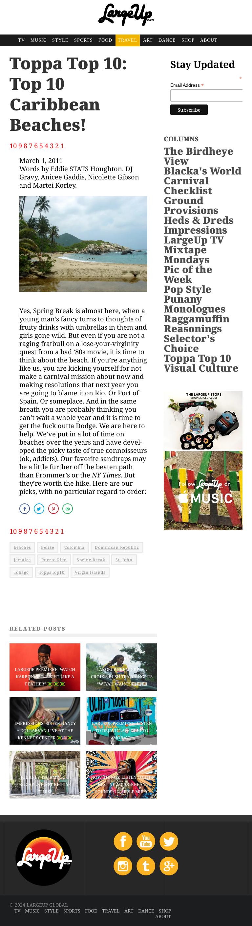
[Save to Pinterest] (54, 508)
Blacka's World (203, 170)
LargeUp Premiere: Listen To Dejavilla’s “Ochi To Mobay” (122, 730)
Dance (167, 40)
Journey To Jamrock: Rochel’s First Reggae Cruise (45, 784)
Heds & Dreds (199, 220)
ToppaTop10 (52, 572)
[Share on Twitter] (40, 508)
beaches (22, 547)
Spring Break (91, 560)
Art (148, 40)
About (209, 40)
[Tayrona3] (83, 295)
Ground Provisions (191, 205)
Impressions (195, 230)
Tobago (21, 572)
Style (60, 40)
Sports (83, 40)
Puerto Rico (54, 560)
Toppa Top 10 (197, 358)
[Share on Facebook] (25, 508)
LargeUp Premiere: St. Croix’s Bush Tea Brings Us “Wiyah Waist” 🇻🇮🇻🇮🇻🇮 (122, 676)
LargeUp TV (194, 239)
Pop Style (187, 289)
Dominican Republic (117, 547)
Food (105, 40)
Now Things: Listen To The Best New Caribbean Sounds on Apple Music (122, 784)
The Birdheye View (198, 156)
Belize (47, 547)
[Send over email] (68, 508)
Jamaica (22, 560)
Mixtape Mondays (186, 254)
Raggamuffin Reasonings (196, 323)
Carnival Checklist (188, 185)
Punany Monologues (194, 303)
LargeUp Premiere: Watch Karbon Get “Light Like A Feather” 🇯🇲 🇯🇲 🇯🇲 (45, 676)
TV (21, 40)
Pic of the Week (188, 274)
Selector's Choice (189, 343)
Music (39, 40)
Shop (188, 40)
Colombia (74, 547)
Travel (127, 40)
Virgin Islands (90, 572)
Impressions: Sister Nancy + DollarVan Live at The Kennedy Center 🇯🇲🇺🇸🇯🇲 (45, 730)
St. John (124, 560)
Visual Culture (201, 368)
